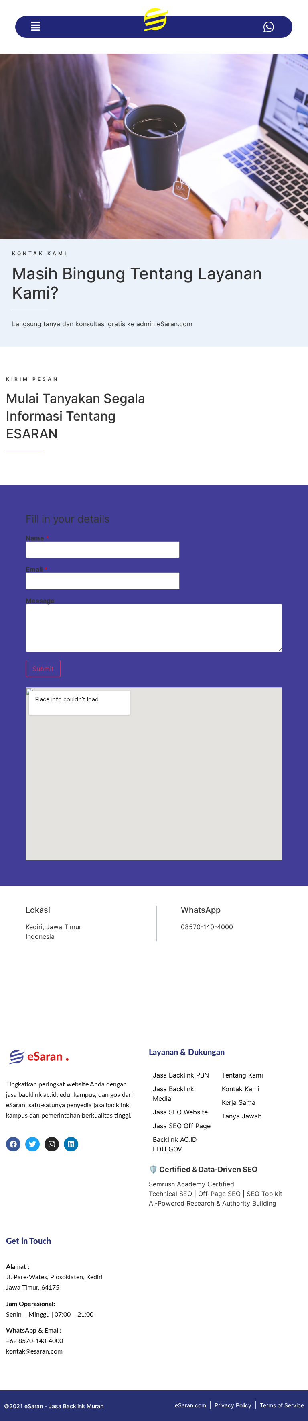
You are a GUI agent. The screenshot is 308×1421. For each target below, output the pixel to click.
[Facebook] (13, 1144)
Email (36, 569)
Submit (43, 668)
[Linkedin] (71, 1144)
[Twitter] (32, 1144)
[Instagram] (52, 1144)
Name (37, 538)
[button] (35, 26)
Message (40, 600)
